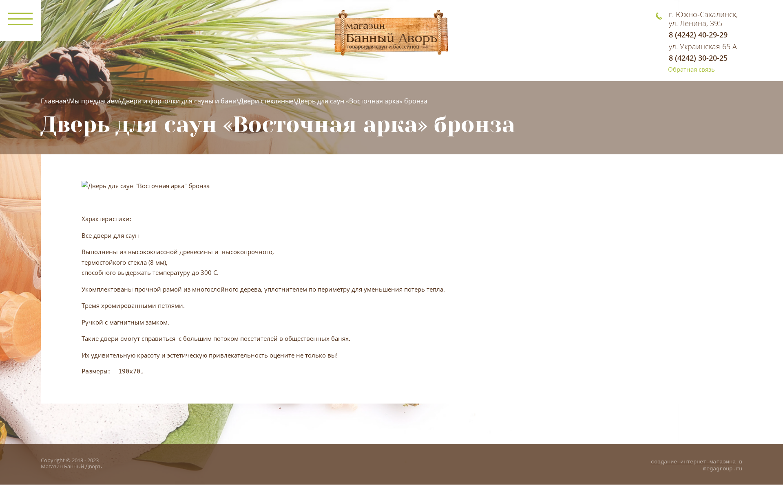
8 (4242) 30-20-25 (698, 58)
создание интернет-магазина (693, 462)
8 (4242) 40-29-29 (698, 35)
